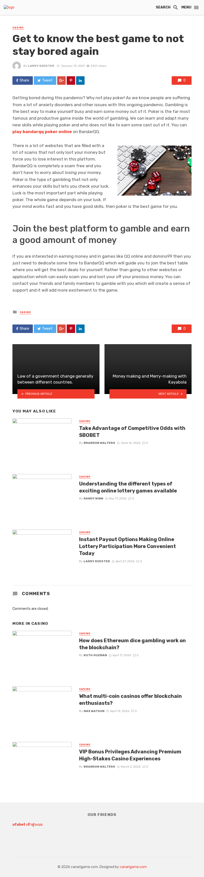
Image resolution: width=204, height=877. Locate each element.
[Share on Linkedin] (80, 80)
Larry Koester (41, 66)
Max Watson (94, 711)
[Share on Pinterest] (71, 80)
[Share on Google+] (61, 80)
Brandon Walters (99, 443)
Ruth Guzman (95, 655)
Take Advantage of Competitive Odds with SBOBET (132, 431)
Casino (18, 27)
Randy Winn (93, 498)
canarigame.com (133, 867)
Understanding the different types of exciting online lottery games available (128, 487)
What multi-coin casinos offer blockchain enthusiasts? (130, 699)
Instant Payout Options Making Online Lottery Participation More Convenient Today (127, 546)
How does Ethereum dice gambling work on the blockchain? (132, 644)
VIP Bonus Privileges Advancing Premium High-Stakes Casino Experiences (130, 755)
